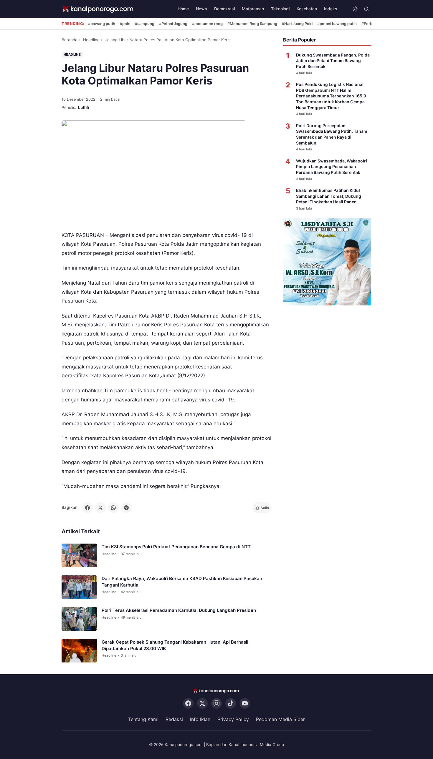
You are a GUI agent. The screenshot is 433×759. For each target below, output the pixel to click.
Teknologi (280, 8)
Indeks (330, 8)
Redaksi (174, 719)
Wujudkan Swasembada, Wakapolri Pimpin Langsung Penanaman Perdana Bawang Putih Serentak (331, 166)
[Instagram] (216, 703)
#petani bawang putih (337, 23)
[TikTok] (230, 703)
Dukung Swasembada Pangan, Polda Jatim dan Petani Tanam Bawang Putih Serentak (333, 60)
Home (183, 8)
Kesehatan (307, 8)
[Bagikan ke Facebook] (87, 507)
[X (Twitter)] (202, 703)
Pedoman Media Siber (280, 719)
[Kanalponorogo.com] (98, 9)
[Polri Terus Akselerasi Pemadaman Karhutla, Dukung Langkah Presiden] (79, 619)
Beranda (69, 39)
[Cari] (366, 9)
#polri (125, 23)
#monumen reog (207, 23)
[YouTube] (244, 703)
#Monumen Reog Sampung (252, 23)
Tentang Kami (143, 719)
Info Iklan (200, 719)
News (201, 8)
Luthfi (83, 107)
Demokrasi (224, 8)
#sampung (144, 23)
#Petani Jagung (173, 23)
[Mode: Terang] (355, 9)
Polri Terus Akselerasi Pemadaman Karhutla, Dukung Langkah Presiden (179, 610)
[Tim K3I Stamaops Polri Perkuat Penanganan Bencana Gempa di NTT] (79, 555)
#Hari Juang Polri (297, 23)
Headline (91, 39)
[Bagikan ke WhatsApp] (113, 507)
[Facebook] (188, 703)
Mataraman (253, 8)
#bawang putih (101, 23)
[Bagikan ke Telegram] (126, 507)
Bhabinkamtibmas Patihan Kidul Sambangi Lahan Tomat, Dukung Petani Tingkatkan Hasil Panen (328, 196)
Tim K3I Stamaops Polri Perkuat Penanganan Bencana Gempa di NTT (176, 547)
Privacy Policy (233, 719)
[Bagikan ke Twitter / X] (100, 507)
